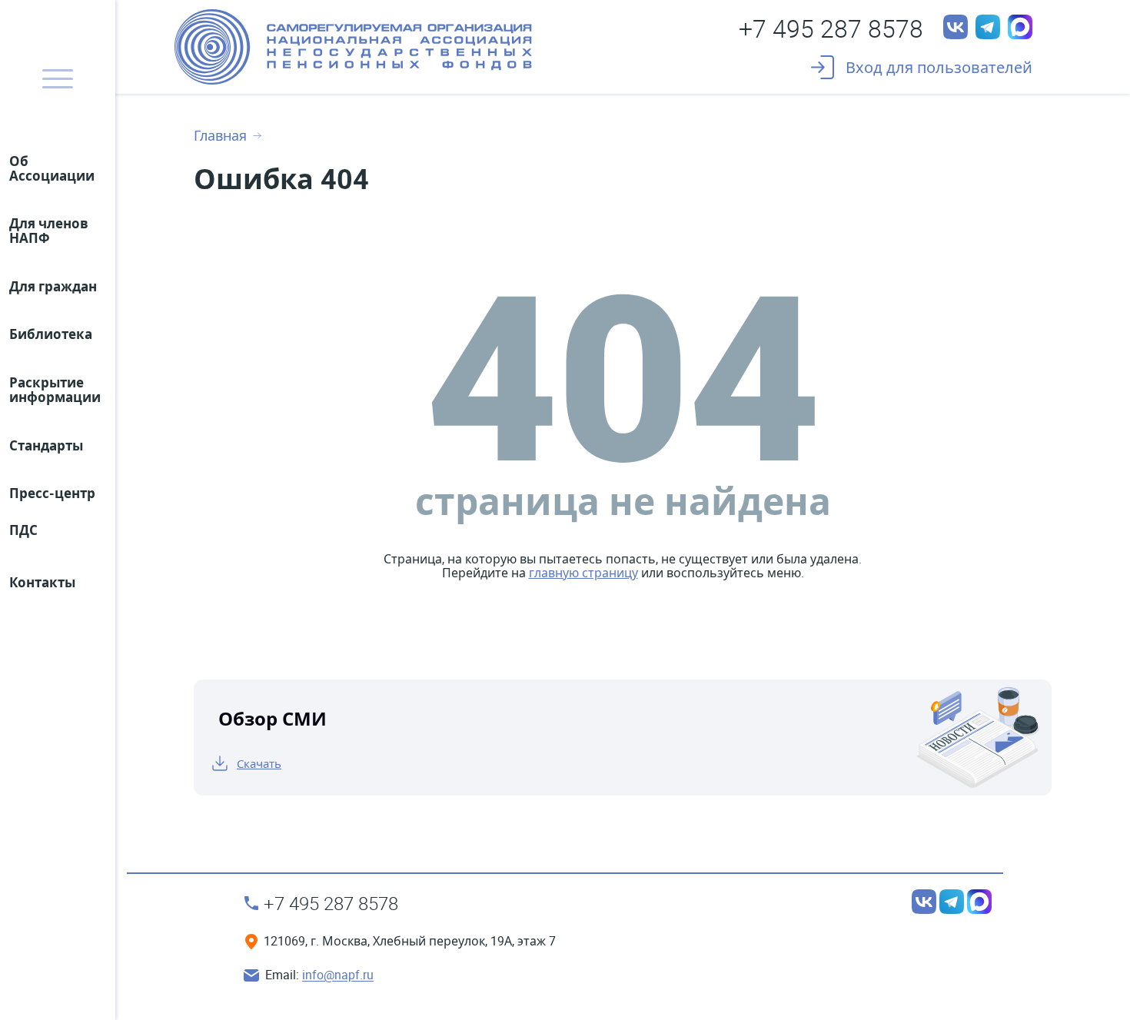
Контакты (42, 582)
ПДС (23, 530)
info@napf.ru (338, 975)
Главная (220, 136)
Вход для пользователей (939, 67)
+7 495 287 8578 (831, 28)
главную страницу (583, 572)
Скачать (259, 763)
